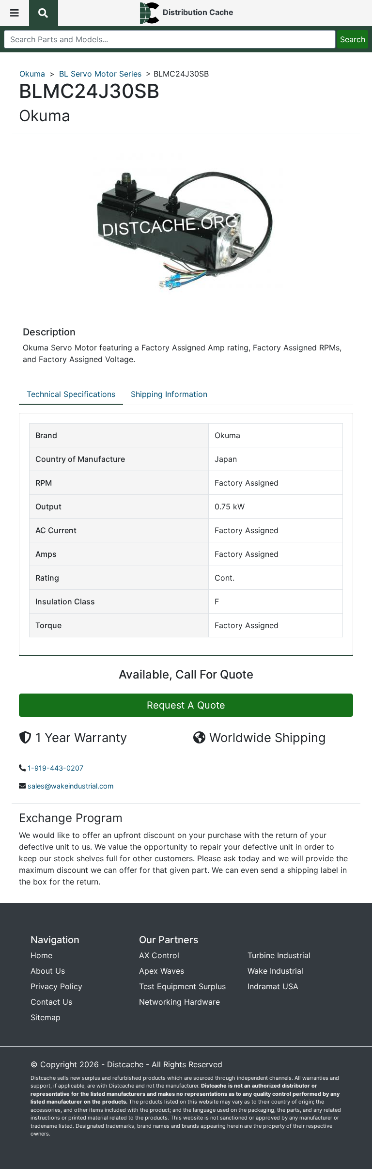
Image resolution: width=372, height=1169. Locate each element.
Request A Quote (186, 705)
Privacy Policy (56, 986)
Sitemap (46, 1017)
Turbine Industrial (279, 955)
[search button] (43, 13)
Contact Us (51, 1002)
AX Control (159, 955)
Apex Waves (161, 971)
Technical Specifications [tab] (71, 394)
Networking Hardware (179, 1002)
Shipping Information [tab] (169, 394)
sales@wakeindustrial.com (71, 786)
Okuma (32, 74)
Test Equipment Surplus (182, 986)
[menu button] (14, 13)
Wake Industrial (275, 971)
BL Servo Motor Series (100, 74)
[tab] (71, 394)
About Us (48, 971)
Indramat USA (273, 986)
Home (41, 955)
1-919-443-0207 (55, 768)
